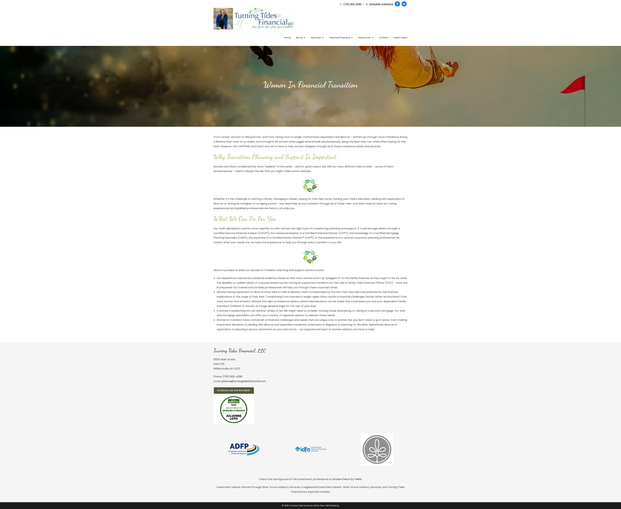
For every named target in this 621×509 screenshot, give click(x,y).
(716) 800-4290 (352, 4)
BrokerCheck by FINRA (347, 479)
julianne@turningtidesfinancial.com (243, 381)
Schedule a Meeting (381, 4)
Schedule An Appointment (234, 390)
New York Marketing (329, 505)
